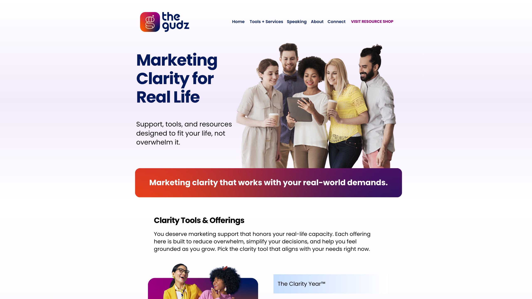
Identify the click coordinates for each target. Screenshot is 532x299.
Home (238, 22)
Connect (336, 22)
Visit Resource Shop (372, 21)
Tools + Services (266, 22)
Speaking (297, 22)
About (317, 22)
